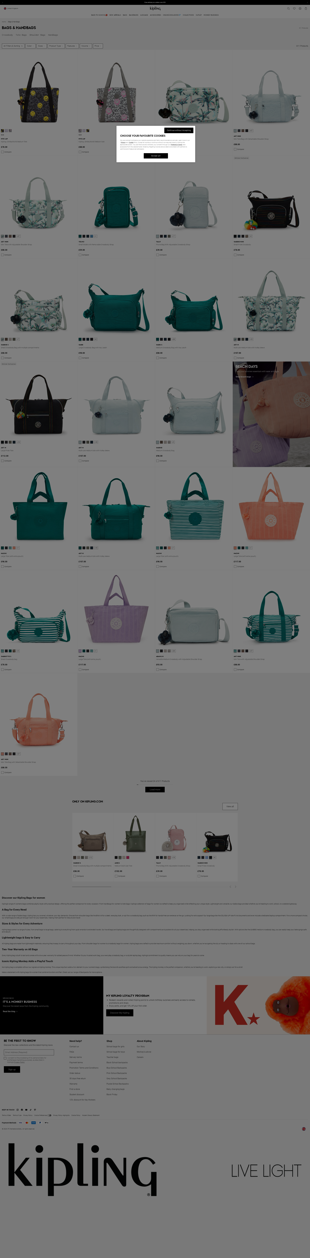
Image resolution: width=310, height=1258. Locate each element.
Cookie (131, 142)
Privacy (123, 142)
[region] (155, 144)
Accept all (156, 156)
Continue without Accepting (179, 130)
